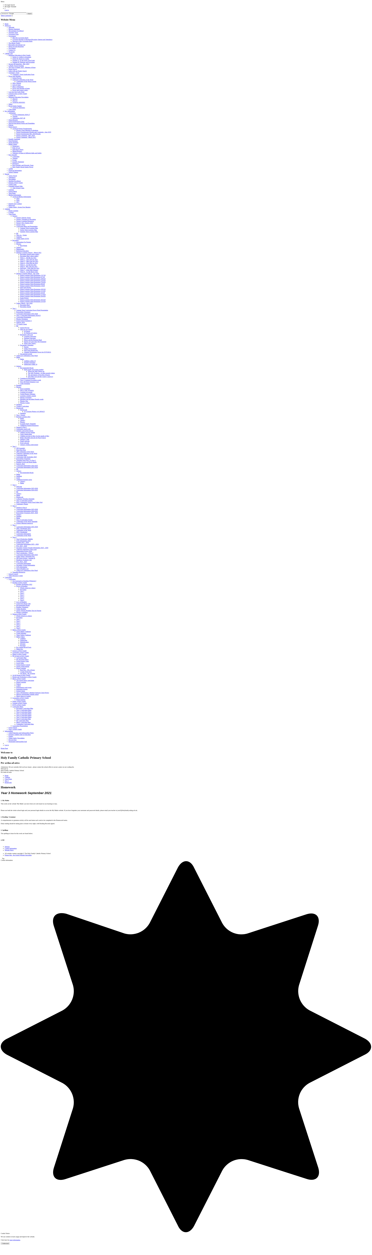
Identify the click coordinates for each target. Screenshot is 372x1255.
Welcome (11, 27)
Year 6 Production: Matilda (24, 539)
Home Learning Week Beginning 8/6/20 (32, 284)
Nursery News (20, 224)
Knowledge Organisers (23, 312)
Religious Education (22, 251)
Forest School (13, 727)
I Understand (5, 1243)
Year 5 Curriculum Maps (23, 717)
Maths (18, 357)
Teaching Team (13, 32)
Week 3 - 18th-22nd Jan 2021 (29, 261)
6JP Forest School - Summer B (25, 558)
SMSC (11, 104)
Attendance (12, 177)
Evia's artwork (24, 443)
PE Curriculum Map (22, 720)
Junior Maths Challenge (23, 631)
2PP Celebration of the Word (25, 452)
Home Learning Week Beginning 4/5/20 (32, 293)
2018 (17, 200)
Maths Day (19, 649)
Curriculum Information (23, 534)
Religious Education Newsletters (18, 97)
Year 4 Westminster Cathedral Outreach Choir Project (32, 693)
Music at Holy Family (19, 679)
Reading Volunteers (22, 607)
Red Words (23, 245)
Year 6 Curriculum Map (23, 719)
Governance (12, 36)
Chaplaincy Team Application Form (23, 74)
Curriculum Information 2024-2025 (27, 465)
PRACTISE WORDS (27, 390)
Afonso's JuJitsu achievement (29, 445)
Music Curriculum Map (23, 722)
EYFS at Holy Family (19, 705)
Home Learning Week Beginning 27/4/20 (33, 294)
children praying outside (27, 432)
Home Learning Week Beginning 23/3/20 (33, 301)
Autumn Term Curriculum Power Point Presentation (32, 310)
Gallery (18, 686)
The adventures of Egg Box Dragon (39, 375)
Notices (18, 684)
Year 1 (14, 308)
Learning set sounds (26, 392)
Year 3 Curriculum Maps (23, 713)
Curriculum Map (21, 658)
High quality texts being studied (33, 369)
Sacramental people (26, 354)
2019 (17, 198)
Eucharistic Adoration (26, 345)
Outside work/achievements (24, 431)
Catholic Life (9, 53)
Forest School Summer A (24, 321)
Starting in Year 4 (21, 507)
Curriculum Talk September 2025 (26, 457)
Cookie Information (11, 848)
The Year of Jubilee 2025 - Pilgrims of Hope (22, 67)
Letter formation (25, 383)
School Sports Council (23, 665)
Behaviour (12, 205)
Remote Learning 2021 (23, 417)
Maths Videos (20, 637)
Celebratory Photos (22, 504)
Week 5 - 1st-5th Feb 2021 (28, 265)
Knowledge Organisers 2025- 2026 (27, 513)
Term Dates (12, 193)
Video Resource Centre (16, 576)
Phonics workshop (22, 612)
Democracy (15, 146)
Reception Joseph (25, 307)
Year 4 (14, 506)
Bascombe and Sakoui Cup (17, 45)
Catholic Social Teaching (16, 66)
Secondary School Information (25, 565)
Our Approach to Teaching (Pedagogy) (24, 581)
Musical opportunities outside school (27, 694)
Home (6, 24)
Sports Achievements (22, 666)
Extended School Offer (16, 186)
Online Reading (21, 609)
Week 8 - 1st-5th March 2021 (29, 272)
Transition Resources (18, 572)
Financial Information (15, 170)
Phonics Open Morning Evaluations (27, 130)
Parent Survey (13, 69)
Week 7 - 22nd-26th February (29, 270)
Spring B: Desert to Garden (20, 59)
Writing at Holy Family (19, 614)
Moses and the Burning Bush (33, 340)
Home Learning (13, 211)
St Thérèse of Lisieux (30, 333)
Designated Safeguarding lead (18, 741)
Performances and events (23, 687)
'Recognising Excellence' (16, 31)
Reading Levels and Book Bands (26, 462)
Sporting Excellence (15, 181)
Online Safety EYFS (22, 238)
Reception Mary (25, 305)
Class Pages (12, 214)
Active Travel (13, 176)
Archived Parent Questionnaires (22, 128)
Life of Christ (16, 85)
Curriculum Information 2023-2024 (27, 467)
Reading (18, 385)
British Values (13, 144)
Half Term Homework (31, 350)
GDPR (11, 169)
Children (7, 209)
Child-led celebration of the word (26, 549)
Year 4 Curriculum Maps (23, 715)
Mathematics (20, 249)
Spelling (18, 516)
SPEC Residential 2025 (23, 528)
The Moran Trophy (14, 43)
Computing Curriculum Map (25, 724)
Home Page (4, 748)
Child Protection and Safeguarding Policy (21, 733)
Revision (23, 645)
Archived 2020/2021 (18, 102)
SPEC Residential (21, 532)
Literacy (18, 247)
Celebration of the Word (23, 530)
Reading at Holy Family (19, 582)
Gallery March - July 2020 (24, 303)
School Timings (13, 172)
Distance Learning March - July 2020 (27, 273)
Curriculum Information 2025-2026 (27, 314)
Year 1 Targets (20, 415)
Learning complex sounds (28, 396)
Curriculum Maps (21, 455)
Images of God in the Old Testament (35, 341)
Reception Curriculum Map (24, 708)
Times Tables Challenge (23, 635)
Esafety (11, 736)
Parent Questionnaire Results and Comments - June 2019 (33, 132)
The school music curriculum (25, 680)
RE (17, 233)
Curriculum (15, 156)
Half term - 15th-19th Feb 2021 (29, 268)
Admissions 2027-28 (18, 118)
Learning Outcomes (30, 336)
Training (15, 158)
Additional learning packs (24, 479)
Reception (15, 240)
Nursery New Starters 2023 (24, 223)
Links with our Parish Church (18, 71)
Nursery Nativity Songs (23, 217)
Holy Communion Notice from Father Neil (29, 502)
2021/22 (14, 100)
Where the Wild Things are (36, 371)
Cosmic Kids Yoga (26, 672)
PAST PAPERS (25, 389)
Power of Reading (21, 586)
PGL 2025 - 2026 (21, 546)
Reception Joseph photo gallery (29, 254)
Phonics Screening (25, 397)
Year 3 (14, 485)
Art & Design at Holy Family (21, 675)
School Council (13, 574)
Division (22, 644)
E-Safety (11, 212)
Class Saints (12, 109)
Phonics (18, 244)
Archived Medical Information (21, 197)
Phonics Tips (24, 401)
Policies (11, 125)
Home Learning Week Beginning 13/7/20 (33, 275)
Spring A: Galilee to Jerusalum (21, 57)
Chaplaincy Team (14, 73)
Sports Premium (13, 142)
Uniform (11, 190)
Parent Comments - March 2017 (26, 137)
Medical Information (15, 195)
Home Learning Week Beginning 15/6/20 (33, 282)
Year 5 (14, 525)
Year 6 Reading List (22, 569)
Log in (7, 10)
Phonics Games (25, 403)
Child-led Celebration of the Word (22, 80)
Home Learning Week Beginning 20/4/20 (33, 296)
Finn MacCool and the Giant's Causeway (40, 376)
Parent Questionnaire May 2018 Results (28, 134)
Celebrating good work (23, 429)
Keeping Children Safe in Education (20, 734)
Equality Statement (14, 139)
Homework (19, 408)
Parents (7, 174)
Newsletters (12, 179)
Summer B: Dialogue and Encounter (23, 62)
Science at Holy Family (19, 651)
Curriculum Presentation (23, 317)
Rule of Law (16, 148)
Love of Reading (21, 602)
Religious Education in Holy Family (20, 55)
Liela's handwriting (26, 434)
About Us (8, 25)
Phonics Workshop (22, 319)
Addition (23, 638)
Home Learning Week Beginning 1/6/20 (32, 286)
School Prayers (17, 78)
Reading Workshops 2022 (24, 584)
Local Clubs (20, 663)
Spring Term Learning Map (28, 230)
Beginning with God (26, 335)
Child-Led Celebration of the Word (27, 355)
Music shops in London (23, 696)
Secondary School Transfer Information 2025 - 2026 (32, 548)
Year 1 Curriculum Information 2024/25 (28, 315)
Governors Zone (14, 34)
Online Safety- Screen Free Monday (20, 207)
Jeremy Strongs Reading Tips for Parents (28, 610)
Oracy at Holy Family (15, 729)
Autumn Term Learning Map (29, 228)
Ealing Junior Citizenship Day (25, 556)
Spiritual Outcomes (30, 338)
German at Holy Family (19, 703)
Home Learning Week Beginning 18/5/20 (33, 289)
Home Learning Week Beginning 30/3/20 (33, 300)
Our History (12, 48)
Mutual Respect (17, 151)
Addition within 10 (30, 361)
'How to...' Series (21, 235)
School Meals (13, 191)
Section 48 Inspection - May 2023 (19, 64)
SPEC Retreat (16, 83)
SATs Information (21, 567)
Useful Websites (21, 633)
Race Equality (13, 155)
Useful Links (12, 184)
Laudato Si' (12, 95)
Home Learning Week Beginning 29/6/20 (33, 279)
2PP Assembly (20, 448)
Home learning (20, 700)
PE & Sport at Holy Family (20, 656)
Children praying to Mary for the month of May (34, 436)
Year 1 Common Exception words (30, 380)
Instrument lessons (22, 689)
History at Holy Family (19, 654)
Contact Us (12, 50)
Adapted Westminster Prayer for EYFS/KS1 (37, 352)
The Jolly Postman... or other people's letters (41, 373)
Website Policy (9, 850)
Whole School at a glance (24, 616)
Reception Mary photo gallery (29, 256)
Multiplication (24, 642)
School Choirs (20, 691)
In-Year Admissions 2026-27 (21, 114)
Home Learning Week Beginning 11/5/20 (32, 291)
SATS (18, 478)
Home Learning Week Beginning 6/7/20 (32, 277)
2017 (17, 202)
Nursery (14, 216)
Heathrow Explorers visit (24, 560)
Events (14, 160)
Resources (15, 163)
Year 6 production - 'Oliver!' (24, 553)
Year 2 (14, 446)
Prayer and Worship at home (21, 88)
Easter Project (24, 298)
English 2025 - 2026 (22, 542)
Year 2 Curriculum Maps (23, 712)
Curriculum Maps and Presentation (26, 226)
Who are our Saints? (26, 329)
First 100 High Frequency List (29, 382)
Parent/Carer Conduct (15, 204)
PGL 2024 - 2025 (21, 562)
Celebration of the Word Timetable (26, 521)
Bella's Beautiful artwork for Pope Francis (33, 438)
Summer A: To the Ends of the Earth (23, 60)
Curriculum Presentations (20, 726)
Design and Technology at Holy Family (24, 677)
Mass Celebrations (18, 87)
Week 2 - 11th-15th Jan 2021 (29, 259)
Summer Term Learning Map (29, 231)
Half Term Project (25, 287)
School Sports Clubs (22, 661)
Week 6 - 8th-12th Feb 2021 (28, 266)
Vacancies (12, 52)
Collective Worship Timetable (25, 499)
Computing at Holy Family (20, 698)
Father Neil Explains (30, 348)
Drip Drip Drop (21, 450)
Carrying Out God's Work (16, 92)
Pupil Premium (13, 141)
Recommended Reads (27, 368)
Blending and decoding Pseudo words (31, 399)
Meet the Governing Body (20, 38)
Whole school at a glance (27, 588)
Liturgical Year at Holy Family (18, 94)
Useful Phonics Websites (27, 394)
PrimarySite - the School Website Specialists (18, 855)
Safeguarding (9, 731)
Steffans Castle (24, 439)
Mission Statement (14, 29)
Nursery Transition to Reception (26, 219)
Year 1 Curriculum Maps (23, 710)
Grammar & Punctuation (27, 378)
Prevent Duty (13, 740)
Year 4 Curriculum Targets (24, 520)
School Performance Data (16, 121)
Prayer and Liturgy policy (20, 90)
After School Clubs (18, 188)
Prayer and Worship (15, 76)
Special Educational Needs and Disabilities (22, 123)
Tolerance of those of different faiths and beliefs (26, 153)
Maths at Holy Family (19, 630)
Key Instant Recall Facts (23, 647)
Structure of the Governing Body (22, 41)
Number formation (29, 362)
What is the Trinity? (30, 343)
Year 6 (14, 537)
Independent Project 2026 (24, 551)
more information (15, 1240)
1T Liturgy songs (21, 324)
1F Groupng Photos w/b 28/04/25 (34, 411)
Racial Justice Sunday (15, 106)
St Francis (27, 331)
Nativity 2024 (20, 322)
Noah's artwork (25, 441)
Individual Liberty (17, 149)
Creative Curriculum (22, 406)
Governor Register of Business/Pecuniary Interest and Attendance (32, 39)
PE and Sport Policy (22, 659)
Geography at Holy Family (20, 652)
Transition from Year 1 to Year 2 (26, 460)
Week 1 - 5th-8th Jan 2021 (28, 258)
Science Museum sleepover (24, 523)
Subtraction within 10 (30, 364)
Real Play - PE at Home (27, 670)
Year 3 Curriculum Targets (24, 500)
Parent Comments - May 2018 (25, 135)
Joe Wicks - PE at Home (27, 673)
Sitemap (7, 847)
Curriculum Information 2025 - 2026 (27, 544)
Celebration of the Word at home (26, 81)
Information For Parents (23, 242)
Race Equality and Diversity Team (22, 165)
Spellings (19, 404)
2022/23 (14, 99)
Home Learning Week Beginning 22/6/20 (33, 280)
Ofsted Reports (13, 120)
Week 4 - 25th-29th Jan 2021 (29, 263)
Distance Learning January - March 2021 (28, 252)
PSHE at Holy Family (19, 701)
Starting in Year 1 (21, 427)
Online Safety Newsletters (17, 738)
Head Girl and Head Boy (16, 46)
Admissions (12, 113)
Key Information (10, 111)
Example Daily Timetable (28, 424)
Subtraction (23, 640)
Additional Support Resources (29, 425)
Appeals (14, 116)
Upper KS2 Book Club (23, 603)
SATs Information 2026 (23, 541)
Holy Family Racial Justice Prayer (22, 167)
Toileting (19, 237)
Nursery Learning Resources (25, 221)
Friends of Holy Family (16, 183)
